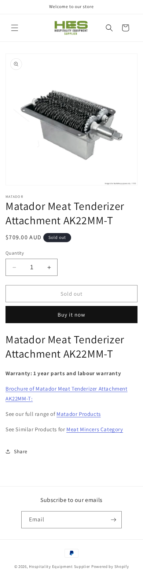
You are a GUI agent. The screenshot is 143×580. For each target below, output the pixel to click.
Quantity (15, 253)
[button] (15, 28)
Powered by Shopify (110, 566)
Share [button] (20, 451)
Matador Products (78, 413)
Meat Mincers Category (94, 429)
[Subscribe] (113, 519)
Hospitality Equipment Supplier (59, 566)
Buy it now (71, 314)
